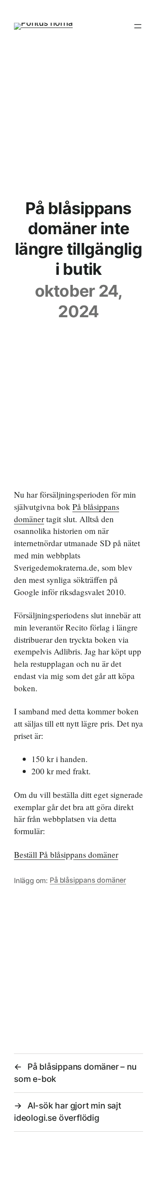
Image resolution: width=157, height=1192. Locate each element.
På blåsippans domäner (88, 880)
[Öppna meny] (138, 26)
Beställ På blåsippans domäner (66, 854)
